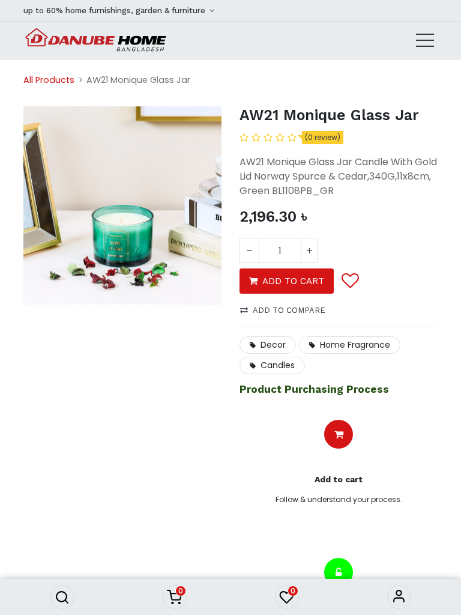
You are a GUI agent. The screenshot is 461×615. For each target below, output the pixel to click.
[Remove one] (249, 250)
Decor (273, 345)
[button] (62, 597)
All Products (48, 80)
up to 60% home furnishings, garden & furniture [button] (115, 10)
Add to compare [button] (289, 310)
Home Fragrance (355, 345)
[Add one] (309, 250)
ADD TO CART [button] (293, 281)
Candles (278, 365)
